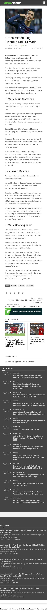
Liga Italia (16, 427)
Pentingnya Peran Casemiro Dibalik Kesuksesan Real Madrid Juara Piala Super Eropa (28, 457)
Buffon (13, 286)
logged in (17, 362)
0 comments (38, 48)
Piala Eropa (17, 444)
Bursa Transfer (13, 48)
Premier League (18, 392)
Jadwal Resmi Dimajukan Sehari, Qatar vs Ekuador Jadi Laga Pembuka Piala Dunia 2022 (28, 438)
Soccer (15, 381)
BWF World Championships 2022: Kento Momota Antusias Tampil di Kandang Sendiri (29, 501)
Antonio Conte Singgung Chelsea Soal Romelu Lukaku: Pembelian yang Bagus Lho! (29, 413)
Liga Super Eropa (19, 472)
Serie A (21, 48)
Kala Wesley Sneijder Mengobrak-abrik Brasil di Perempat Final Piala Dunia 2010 (28, 377)
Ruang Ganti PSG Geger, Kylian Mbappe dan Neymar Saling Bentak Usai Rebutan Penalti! (29, 404)
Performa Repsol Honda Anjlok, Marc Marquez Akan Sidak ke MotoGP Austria (27, 467)
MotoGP (16, 463)
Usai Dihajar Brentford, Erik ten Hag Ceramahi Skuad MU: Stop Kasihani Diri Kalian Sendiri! (27, 386)
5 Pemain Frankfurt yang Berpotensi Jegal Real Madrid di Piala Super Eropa (28, 476)
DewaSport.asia (10, 55)
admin (25, 45)
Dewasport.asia (6, 609)
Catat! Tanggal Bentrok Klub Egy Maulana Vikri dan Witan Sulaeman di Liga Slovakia (28, 493)
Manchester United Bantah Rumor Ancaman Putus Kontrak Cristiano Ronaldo (29, 396)
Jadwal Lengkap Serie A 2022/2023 (26, 429)
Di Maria (21, 286)
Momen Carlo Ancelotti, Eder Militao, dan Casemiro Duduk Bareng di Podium (28, 448)
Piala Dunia (17, 373)
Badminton (17, 498)
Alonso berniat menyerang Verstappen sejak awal (22, 306)
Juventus (29, 286)
